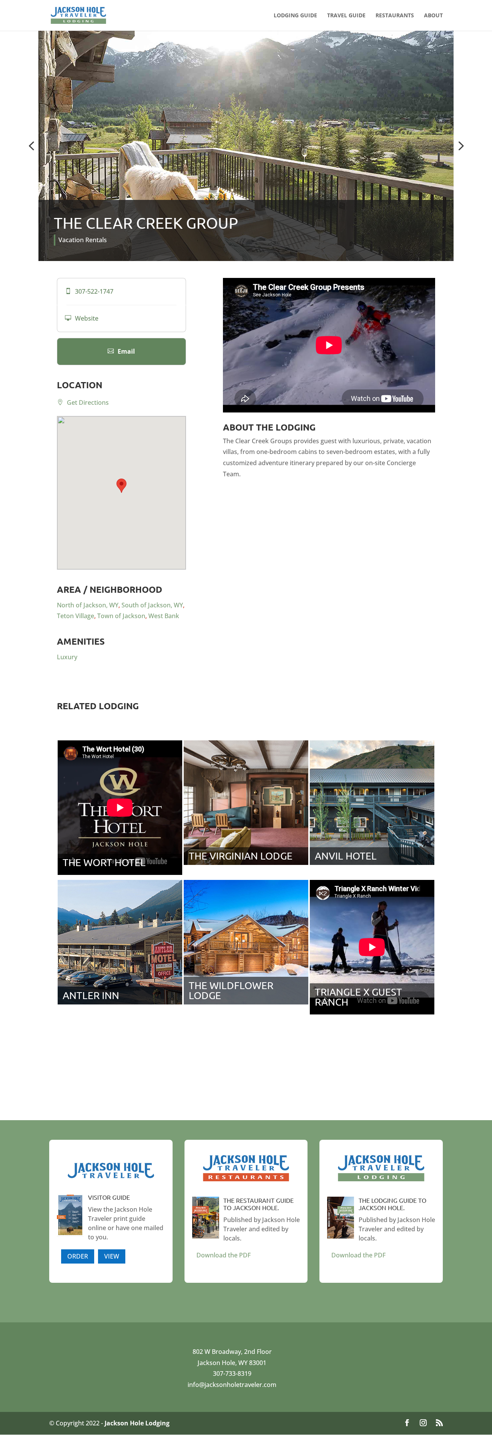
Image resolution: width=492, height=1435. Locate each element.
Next (459, 146)
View (111, 1256)
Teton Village (75, 616)
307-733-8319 (232, 1373)
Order (77, 1256)
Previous (33, 146)
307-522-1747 (89, 291)
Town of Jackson (121, 616)
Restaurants (395, 16)
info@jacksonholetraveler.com (232, 1384)
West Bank (163, 616)
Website (81, 318)
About (433, 16)
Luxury (67, 657)
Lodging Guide (295, 16)
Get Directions (83, 402)
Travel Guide (346, 16)
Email (121, 351)
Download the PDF (223, 1255)
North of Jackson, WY (87, 605)
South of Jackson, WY (152, 605)
